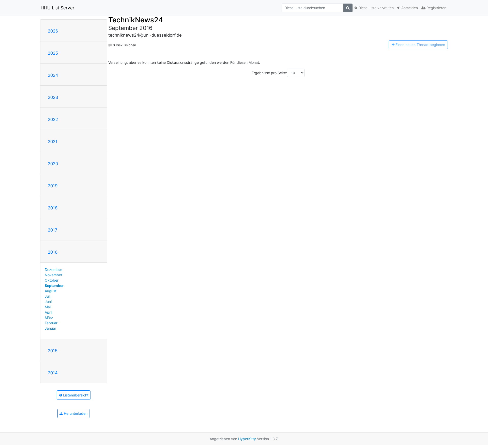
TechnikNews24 (135, 20)
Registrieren (435, 8)
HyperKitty (247, 439)
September (54, 285)
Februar (51, 323)
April (48, 312)
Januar (50, 328)
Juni (48, 301)
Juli (47, 296)
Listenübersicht (75, 395)
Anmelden (409, 8)
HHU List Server (57, 7)
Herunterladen (75, 413)
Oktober (51, 280)
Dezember (53, 269)
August (50, 291)
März (49, 317)
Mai (48, 307)
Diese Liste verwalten (375, 8)
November (53, 275)
